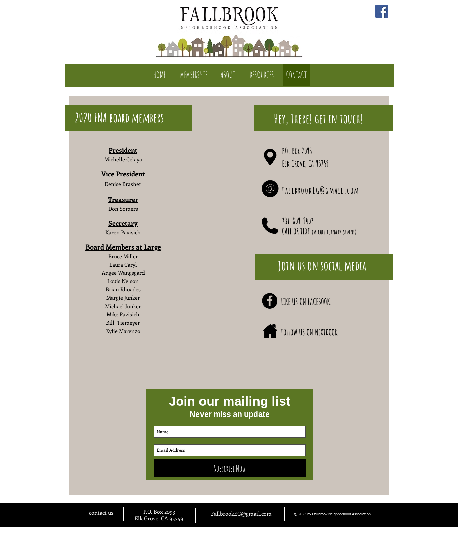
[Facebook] (381, 11)
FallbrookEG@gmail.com (321, 190)
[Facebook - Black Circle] (269, 301)
